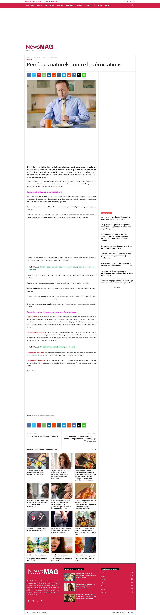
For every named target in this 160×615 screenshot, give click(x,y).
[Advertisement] (80, 24)
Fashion (88, 5)
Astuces (98, 5)
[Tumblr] (59, 75)
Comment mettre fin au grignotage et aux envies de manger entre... (86, 575)
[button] (132, 5)
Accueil (28, 57)
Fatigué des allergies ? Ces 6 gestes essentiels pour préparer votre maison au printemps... (116, 227)
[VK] (74, 75)
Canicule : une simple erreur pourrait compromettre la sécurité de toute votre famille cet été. (85, 531)
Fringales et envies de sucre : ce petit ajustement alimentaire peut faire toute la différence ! (61, 557)
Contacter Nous (51, 1)
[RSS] (134, 1)
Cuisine (78, 5)
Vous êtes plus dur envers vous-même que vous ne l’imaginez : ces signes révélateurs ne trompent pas (37, 503)
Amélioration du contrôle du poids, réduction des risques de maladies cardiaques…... (86, 596)
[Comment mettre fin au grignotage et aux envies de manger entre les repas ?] (38, 461)
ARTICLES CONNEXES (35, 449)
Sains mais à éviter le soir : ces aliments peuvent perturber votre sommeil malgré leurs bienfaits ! (85, 557)
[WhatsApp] (44, 75)
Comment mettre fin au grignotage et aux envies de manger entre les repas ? (36, 472)
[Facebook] (124, 1)
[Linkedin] (49, 75)
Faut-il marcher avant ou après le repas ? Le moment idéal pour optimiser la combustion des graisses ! (37, 557)
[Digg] (79, 75)
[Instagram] (127, 1)
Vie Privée (131, 612)
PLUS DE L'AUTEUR (51, 449)
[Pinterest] (130, 1)
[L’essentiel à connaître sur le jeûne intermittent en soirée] (38, 519)
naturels (44, 415)
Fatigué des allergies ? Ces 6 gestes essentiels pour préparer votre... (86, 586)
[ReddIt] (54, 75)
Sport (107, 5)
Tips (102, 582)
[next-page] (95, 449)
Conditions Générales (118, 612)
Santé (39, 5)
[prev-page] (93, 449)
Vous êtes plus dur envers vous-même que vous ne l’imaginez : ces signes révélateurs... (116, 256)
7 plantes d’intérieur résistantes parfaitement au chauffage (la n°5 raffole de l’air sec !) (117, 273)
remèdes (51, 415)
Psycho (69, 5)
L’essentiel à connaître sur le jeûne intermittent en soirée (36, 530)
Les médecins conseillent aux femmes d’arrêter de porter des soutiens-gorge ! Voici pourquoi (80, 438)
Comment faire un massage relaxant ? (42, 436)
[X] (34, 75)
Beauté (60, 5)
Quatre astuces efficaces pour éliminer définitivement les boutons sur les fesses (61, 530)
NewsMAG (30, 5)
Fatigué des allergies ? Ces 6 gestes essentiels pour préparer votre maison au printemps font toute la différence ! (60, 474)
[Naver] (84, 75)
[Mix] (69, 75)
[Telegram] (64, 75)
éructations (36, 415)
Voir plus (116, 287)
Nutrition (49, 5)
